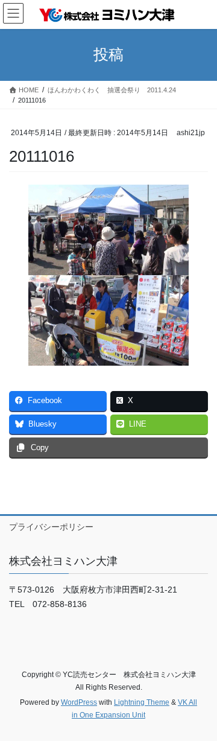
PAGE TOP (200, 708)
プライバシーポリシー (51, 527)
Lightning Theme (141, 702)
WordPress (79, 702)
